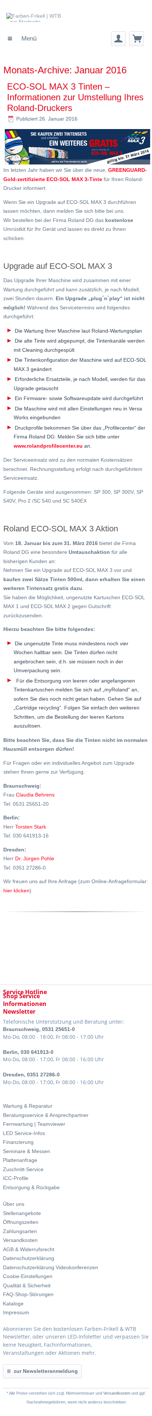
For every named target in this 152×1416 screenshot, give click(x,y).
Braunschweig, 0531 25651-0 (39, 1029)
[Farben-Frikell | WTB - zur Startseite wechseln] (63, 22)
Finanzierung (18, 1142)
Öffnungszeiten (20, 1222)
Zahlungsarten (20, 1231)
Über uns (13, 1204)
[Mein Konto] (118, 38)
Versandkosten (20, 1240)
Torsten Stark (30, 827)
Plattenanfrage (20, 1160)
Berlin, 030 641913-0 (28, 1052)
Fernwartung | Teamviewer (34, 1124)
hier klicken (16, 890)
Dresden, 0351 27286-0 (31, 1074)
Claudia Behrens (35, 795)
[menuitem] (22, 38)
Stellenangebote (22, 1213)
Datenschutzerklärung (28, 1258)
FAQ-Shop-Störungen (28, 1294)
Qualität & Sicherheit (27, 1285)
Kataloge (13, 1303)
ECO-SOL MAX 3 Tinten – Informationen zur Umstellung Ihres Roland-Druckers (75, 97)
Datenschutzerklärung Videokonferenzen (50, 1267)
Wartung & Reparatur (27, 1106)
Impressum (16, 1312)
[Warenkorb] (136, 38)
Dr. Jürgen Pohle (34, 858)
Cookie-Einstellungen (27, 1276)
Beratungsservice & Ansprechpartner (46, 1115)
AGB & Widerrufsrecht (28, 1249)
